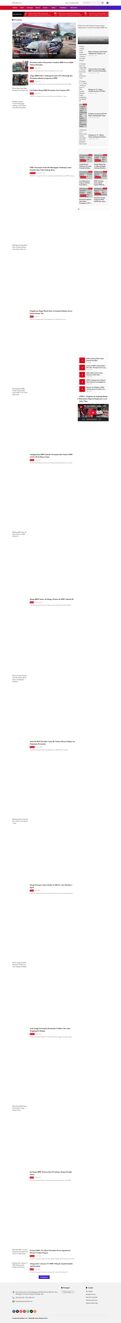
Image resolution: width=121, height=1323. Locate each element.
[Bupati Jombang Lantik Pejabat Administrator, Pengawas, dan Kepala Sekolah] (83, 53)
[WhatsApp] (27, 1311)
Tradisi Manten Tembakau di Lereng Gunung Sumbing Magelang (85, 166)
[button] (102, 2)
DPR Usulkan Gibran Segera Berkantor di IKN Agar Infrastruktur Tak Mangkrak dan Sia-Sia (96, 374)
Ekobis (15, 50)
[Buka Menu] (107, 3)
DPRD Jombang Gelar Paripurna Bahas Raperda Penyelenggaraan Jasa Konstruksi (96, 381)
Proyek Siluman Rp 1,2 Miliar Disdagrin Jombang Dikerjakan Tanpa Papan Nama (100, 166)
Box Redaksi (89, 1291)
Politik (31, 316)
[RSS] (34, 1311)
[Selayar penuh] (106, 419)
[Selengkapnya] (93, 21)
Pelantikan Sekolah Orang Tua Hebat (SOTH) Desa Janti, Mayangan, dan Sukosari (99, 199)
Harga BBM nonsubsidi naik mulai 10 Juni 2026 (35, 53)
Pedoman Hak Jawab (91, 1300)
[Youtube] (24, 1311)
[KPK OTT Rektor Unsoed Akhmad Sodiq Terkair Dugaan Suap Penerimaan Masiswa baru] (93, 14)
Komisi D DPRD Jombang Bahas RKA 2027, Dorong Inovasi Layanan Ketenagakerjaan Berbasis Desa (96, 367)
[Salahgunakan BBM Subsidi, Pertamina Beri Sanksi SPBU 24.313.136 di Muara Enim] (20, 458)
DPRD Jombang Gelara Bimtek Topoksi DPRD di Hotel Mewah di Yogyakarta (99, 183)
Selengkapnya (44, 1277)
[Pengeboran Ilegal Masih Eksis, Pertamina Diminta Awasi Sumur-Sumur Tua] (20, 315)
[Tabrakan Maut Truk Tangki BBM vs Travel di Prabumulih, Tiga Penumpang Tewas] (83, 71)
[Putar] (80, 419)
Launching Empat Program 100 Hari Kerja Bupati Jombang (84, 183)
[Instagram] (20, 1311)
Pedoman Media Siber (92, 1303)
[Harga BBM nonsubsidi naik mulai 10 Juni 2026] (44, 41)
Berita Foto (32, 173)
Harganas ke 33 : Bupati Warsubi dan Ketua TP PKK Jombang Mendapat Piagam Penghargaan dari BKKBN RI (97, 90)
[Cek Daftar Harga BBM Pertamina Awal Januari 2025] (20, 93)
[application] (93, 412)
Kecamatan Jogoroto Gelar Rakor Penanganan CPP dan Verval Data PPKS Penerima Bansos (85, 201)
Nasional (32, 1256)
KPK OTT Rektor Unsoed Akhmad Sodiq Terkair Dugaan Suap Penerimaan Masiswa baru (107, 14)
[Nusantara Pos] (16, 2)
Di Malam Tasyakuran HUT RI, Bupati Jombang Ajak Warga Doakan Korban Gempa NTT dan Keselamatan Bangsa (97, 114)
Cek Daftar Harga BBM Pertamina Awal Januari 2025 (50, 90)
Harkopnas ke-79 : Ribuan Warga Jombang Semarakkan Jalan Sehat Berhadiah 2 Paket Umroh (97, 136)
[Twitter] (17, 1311)
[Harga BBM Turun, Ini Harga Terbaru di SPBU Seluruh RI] (20, 602)
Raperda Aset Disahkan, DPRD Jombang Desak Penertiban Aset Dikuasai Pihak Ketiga (95, 388)
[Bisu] (103, 419)
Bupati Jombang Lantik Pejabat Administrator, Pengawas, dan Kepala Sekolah (97, 52)
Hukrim (32, 460)
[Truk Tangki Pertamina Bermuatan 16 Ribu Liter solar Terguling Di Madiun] (20, 1032)
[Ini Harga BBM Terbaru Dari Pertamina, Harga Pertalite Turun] (20, 1176)
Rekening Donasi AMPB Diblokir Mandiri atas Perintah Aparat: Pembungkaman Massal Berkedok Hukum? (47, 14)
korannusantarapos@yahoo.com (24, 1301)
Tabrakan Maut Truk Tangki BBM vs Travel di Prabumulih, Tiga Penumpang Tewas (97, 70)
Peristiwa (32, 747)
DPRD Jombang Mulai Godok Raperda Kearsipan (95, 359)
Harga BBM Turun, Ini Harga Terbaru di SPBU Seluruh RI (52, 599)
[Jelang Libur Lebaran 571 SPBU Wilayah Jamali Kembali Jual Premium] (20, 1268)
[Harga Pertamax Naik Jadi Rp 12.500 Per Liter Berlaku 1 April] (20, 889)
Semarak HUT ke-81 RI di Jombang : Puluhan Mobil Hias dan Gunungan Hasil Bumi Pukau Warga (78, 14)
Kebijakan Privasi (90, 1294)
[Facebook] (13, 1311)
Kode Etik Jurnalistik (91, 1297)
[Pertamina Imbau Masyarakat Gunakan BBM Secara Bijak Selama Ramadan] (20, 66)
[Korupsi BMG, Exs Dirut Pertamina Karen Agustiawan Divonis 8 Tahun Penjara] (20, 1254)
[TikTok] (31, 1311)
